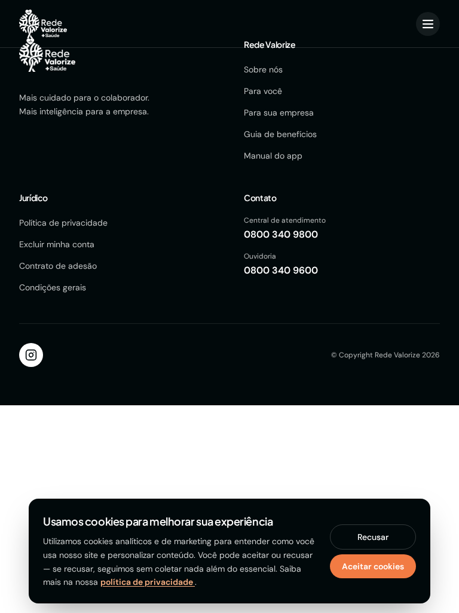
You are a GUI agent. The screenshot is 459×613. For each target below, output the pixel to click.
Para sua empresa (279, 112)
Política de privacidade (63, 222)
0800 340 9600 (281, 270)
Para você (263, 91)
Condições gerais (52, 287)
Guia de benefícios (280, 134)
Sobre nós (263, 69)
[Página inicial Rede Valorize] (43, 24)
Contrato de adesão (58, 265)
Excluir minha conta (56, 244)
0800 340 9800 (281, 234)
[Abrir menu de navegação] (428, 24)
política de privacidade (147, 581)
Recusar (372, 537)
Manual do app (273, 155)
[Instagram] (31, 355)
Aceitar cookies (373, 566)
